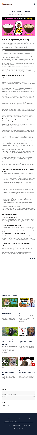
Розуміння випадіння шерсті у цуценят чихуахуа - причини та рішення (27, 372)
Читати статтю (21, 321)
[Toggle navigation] (34, 4)
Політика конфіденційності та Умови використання (21, 425)
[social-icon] (15, 428)
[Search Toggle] (32, 4)
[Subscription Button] (32, 421)
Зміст (5, 50)
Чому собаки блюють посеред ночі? (26, 312)
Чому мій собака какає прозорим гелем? (7, 312)
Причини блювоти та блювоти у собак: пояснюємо (27, 342)
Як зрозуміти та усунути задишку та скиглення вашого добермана (9, 343)
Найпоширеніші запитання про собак (15, 14)
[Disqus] (18, 277)
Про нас (8, 425)
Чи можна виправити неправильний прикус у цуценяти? (8, 372)
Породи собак (18, 396)
